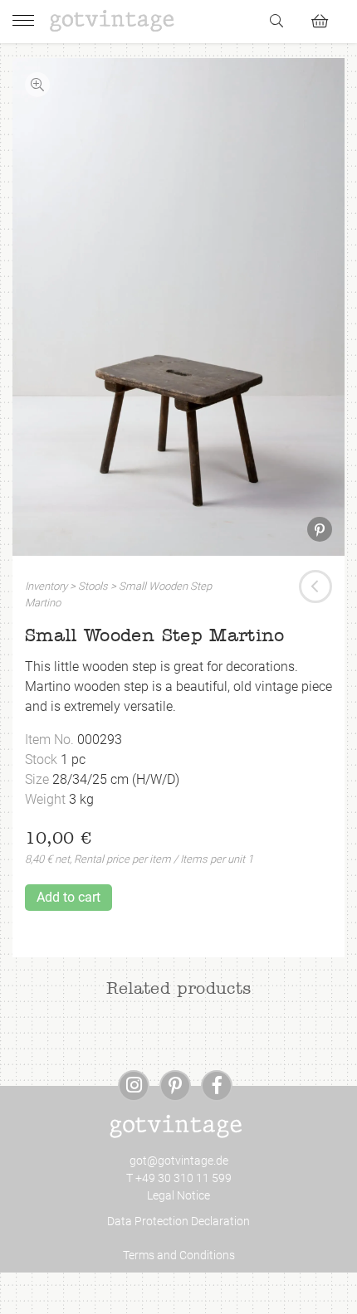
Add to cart (68, 897)
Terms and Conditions (179, 1255)
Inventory (46, 586)
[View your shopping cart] (326, 19)
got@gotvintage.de (179, 1160)
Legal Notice (178, 1195)
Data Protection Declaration (178, 1221)
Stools (93, 586)
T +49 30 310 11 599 (179, 1178)
